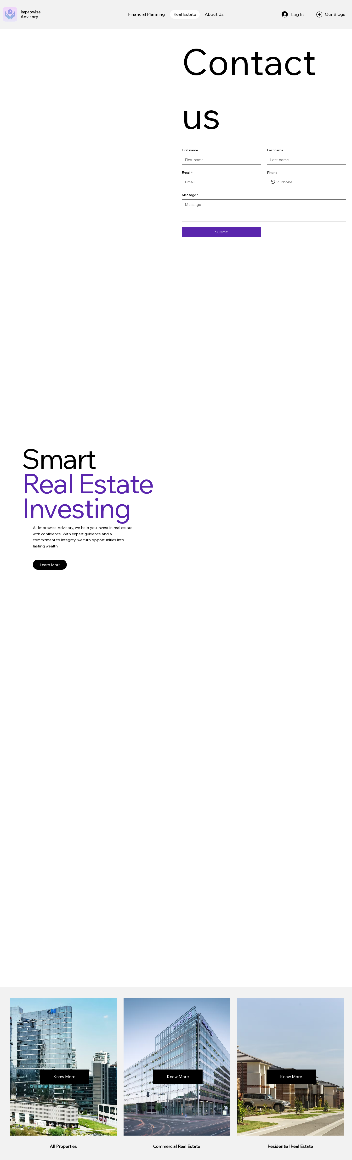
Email (187, 172)
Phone (272, 172)
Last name (275, 150)
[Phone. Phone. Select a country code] (275, 182)
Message (190, 195)
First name (190, 150)
